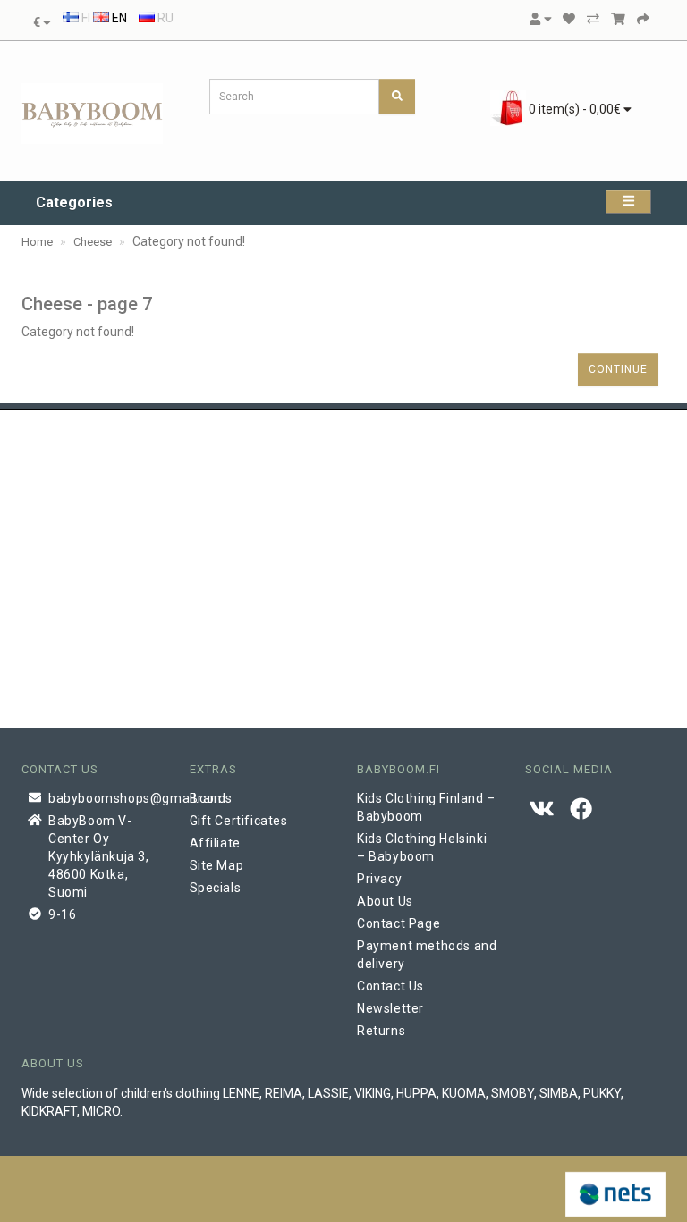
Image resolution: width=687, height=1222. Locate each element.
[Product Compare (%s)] (593, 19)
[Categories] (628, 202)
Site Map (217, 865)
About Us (385, 901)
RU (164, 18)
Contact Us (390, 986)
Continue (618, 369)
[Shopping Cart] (618, 19)
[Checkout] (643, 19)
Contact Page (398, 923)
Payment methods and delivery (426, 955)
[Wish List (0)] (569, 19)
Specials (216, 888)
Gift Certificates (239, 820)
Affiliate (215, 843)
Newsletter (390, 1008)
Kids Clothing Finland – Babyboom (426, 807)
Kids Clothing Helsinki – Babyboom (422, 847)
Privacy (379, 879)
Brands (211, 798)
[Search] (397, 96)
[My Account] (540, 19)
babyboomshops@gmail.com (105, 798)
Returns (381, 1031)
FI (84, 18)
